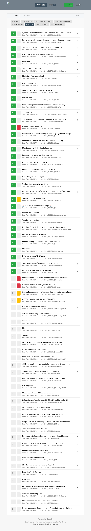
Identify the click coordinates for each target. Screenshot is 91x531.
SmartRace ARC (27, 21)
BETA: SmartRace (17, 24)
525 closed (26, 15)
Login (78, 5)
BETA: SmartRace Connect (44, 21)
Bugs (52, 5)
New (70, 5)
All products (15, 21)
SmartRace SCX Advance (63, 21)
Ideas (40, 5)
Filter (77, 15)
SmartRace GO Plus (57, 24)
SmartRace (29, 24)
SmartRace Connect (42, 24)
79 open (15, 15)
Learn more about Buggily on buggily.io (45, 524)
